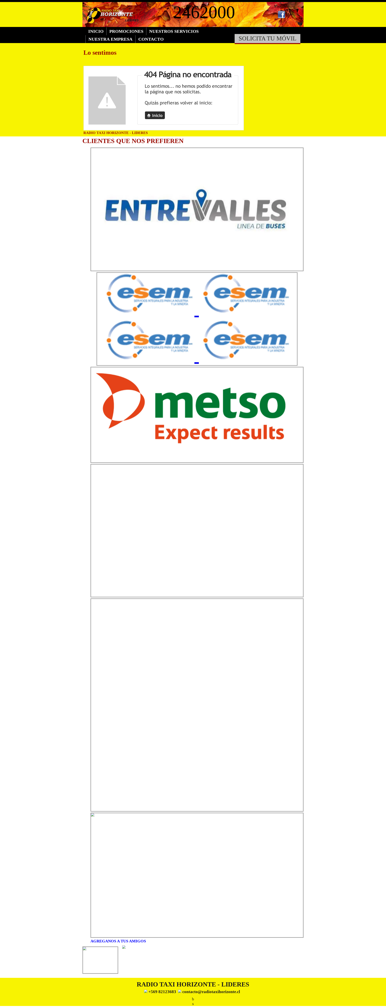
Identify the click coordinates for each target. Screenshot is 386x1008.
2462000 (204, 12)
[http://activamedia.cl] (380, 1002)
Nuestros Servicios (174, 31)
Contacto (151, 39)
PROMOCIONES (126, 31)
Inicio (96, 31)
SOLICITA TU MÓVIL (267, 38)
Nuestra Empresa (110, 39)
